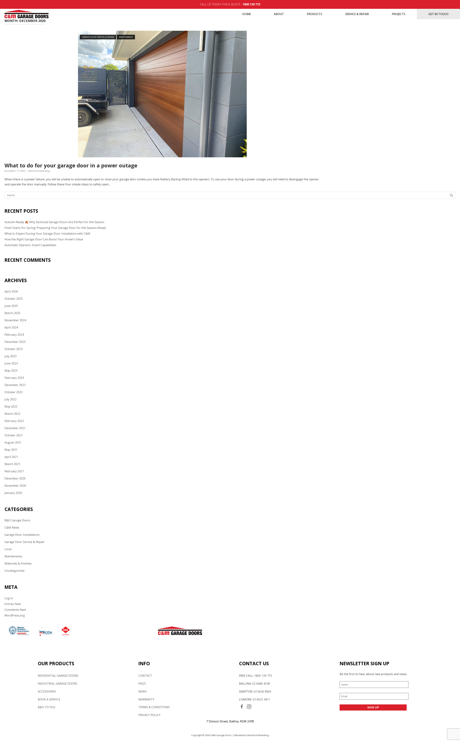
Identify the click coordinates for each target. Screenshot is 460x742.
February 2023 (14, 378)
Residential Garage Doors (58, 676)
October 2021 (13, 435)
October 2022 (13, 392)
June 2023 (11, 363)
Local (8, 549)
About (279, 14)
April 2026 (11, 291)
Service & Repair (357, 14)
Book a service (49, 699)
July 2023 (10, 356)
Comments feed (15, 610)
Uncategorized (14, 571)
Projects (398, 14)
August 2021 (12, 442)
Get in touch (438, 14)
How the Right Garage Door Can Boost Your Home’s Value (43, 239)
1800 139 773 (251, 4)
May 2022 (10, 406)
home (246, 14)
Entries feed (12, 604)
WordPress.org (14, 615)
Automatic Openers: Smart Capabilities (30, 245)
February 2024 (14, 335)
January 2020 (13, 493)
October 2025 (13, 299)
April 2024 (11, 327)
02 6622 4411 (261, 699)
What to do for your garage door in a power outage (70, 165)
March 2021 (12, 464)
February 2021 (14, 471)
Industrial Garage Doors (57, 684)
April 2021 (11, 457)
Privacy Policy (149, 715)
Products (314, 14)
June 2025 (11, 306)
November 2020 (15, 486)
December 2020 (15, 478)
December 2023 (15, 342)
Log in (8, 598)
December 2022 (15, 385)
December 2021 (15, 428)
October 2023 (13, 349)
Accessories (47, 691)
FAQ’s (142, 684)
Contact (145, 676)
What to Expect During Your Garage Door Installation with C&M (47, 234)
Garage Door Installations (22, 535)
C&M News (11, 527)
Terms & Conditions (154, 707)
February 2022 (14, 421)
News (142, 691)
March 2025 (12, 313)
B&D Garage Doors (17, 520)
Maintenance (126, 37)
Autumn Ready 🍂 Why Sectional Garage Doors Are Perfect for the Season (54, 222)
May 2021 (10, 450)
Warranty (146, 699)
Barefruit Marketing (39, 170)
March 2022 (12, 414)
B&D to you (46, 707)
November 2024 (15, 320)
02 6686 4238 (261, 684)
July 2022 (10, 399)
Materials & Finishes (18, 563)
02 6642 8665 (262, 691)
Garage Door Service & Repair (98, 37)
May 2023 (10, 371)
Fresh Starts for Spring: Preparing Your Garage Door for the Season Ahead (55, 228)
